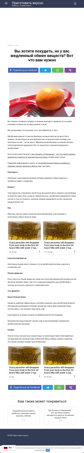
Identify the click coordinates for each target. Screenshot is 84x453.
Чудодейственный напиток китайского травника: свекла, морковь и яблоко (23, 413)
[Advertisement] (42, 24)
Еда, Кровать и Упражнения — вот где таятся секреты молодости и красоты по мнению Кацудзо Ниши (60, 414)
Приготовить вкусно (27, 3)
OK (48, 450)
